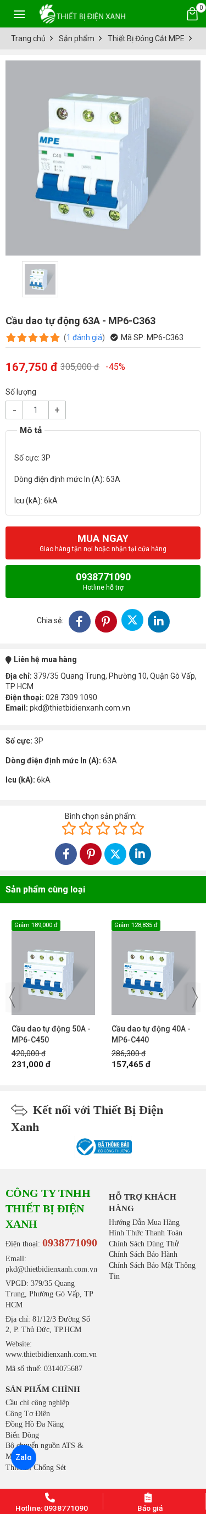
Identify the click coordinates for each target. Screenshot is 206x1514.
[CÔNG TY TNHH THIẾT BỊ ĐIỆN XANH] (82, 13)
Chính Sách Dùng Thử (144, 1244)
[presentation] (12, 997)
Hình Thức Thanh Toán (145, 1233)
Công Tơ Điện (27, 1414)
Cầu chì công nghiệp (37, 1403)
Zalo (23, 1457)
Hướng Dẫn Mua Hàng (144, 1222)
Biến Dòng (22, 1435)
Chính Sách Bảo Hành (143, 1254)
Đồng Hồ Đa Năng (34, 1424)
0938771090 (103, 581)
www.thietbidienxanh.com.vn (51, 1354)
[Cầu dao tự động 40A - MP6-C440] (65, 967)
